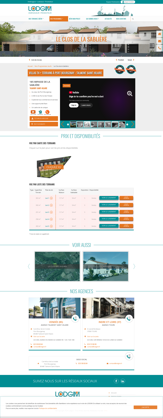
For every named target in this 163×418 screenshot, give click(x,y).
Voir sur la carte (39, 336)
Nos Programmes (56, 19)
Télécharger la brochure (41, 118)
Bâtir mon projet (74, 19)
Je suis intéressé (126, 197)
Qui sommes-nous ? (92, 19)
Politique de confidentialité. (48, 408)
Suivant (130, 60)
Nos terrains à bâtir (36, 19)
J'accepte (145, 407)
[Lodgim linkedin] (123, 382)
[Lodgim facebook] (117, 382)
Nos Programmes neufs (43, 66)
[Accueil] (40, 10)
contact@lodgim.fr (39, 347)
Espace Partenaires (113, 2)
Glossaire (114, 393)
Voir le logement (109, 198)
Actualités (108, 19)
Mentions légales (116, 396)
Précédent (121, 60)
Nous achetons (121, 19)
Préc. (62, 124)
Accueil (30, 66)
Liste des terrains (36, 60)
